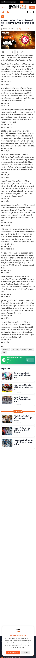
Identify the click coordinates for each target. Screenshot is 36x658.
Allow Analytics (13, 652)
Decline (25, 652)
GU (22, 2)
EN (27, 2)
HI (24, 2)
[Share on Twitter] (17, 52)
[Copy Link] (22, 52)
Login (32, 7)
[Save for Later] (3, 52)
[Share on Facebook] (8, 52)
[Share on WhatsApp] (13, 52)
